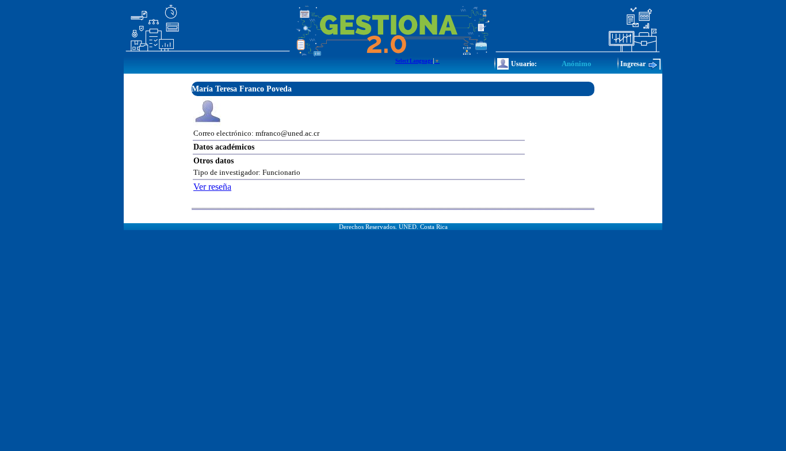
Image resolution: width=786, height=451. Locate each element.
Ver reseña (212, 187)
